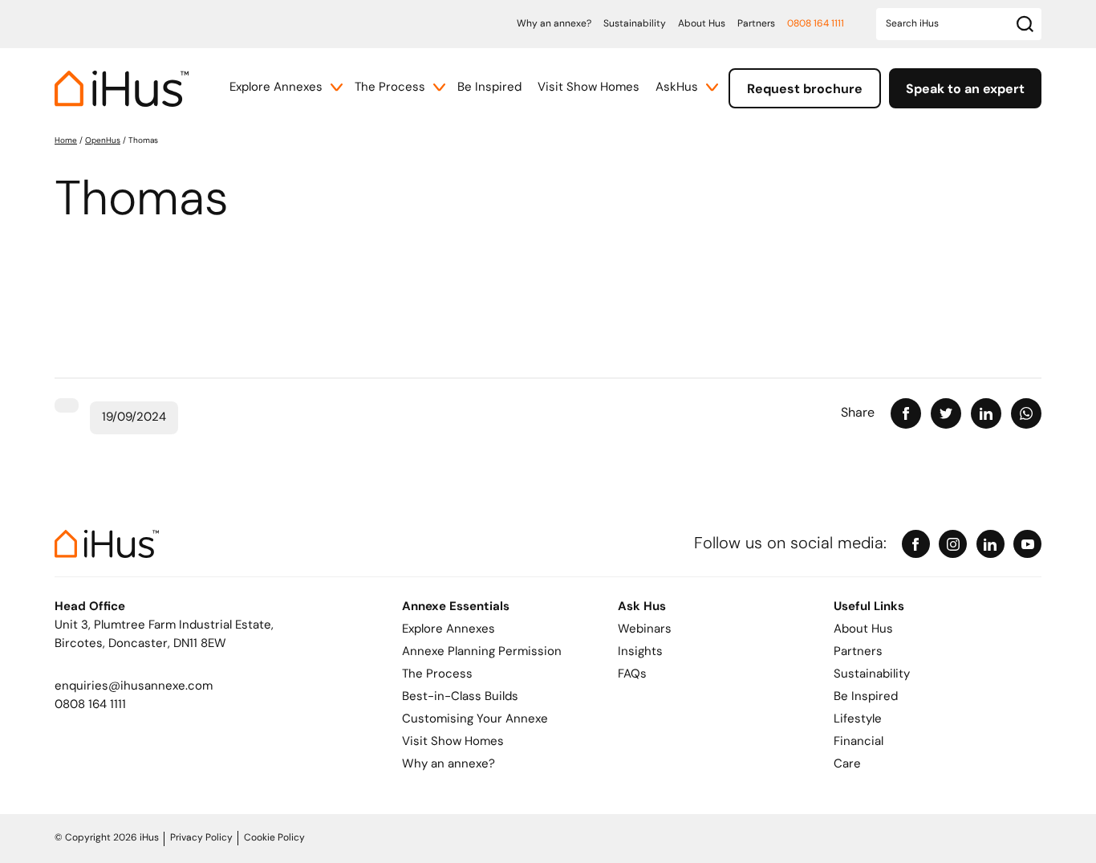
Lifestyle (858, 720)
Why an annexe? (554, 24)
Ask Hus (642, 607)
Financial (858, 742)
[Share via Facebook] (906, 413)
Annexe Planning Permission (482, 652)
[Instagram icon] (953, 544)
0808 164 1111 (815, 24)
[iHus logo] (122, 89)
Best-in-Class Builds (460, 697)
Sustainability (634, 24)
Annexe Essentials (455, 607)
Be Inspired (489, 88)
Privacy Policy (201, 838)
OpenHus (102, 140)
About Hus (701, 24)
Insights (640, 652)
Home (66, 140)
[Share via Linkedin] (986, 413)
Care (847, 765)
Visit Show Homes (588, 88)
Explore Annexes (276, 88)
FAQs (632, 675)
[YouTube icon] (1027, 544)
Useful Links (869, 607)
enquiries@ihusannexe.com (134, 687)
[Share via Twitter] (946, 413)
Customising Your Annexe (475, 720)
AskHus (677, 88)
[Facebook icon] (916, 544)
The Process (390, 88)
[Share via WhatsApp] (1026, 413)
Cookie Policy (274, 838)
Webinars (645, 630)
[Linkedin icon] (990, 544)
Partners (756, 24)
